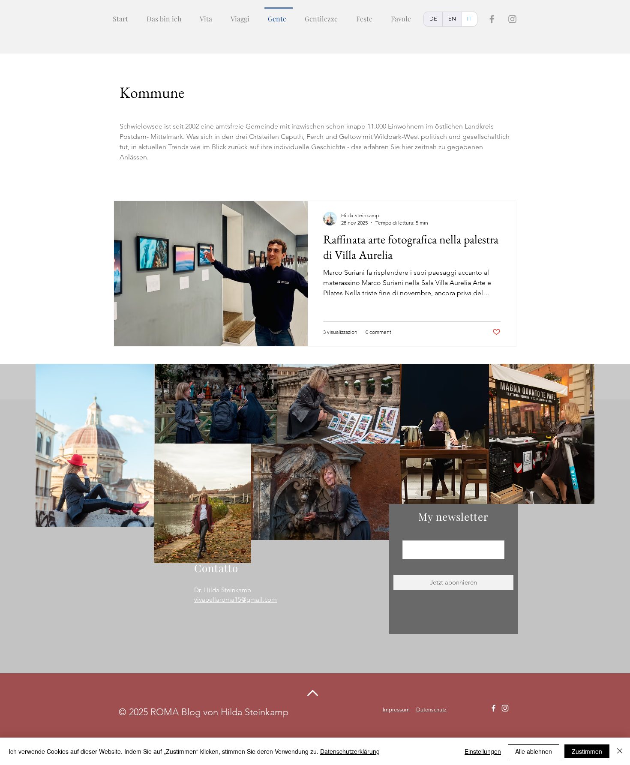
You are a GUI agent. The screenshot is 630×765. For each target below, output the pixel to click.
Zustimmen (587, 751)
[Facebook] (491, 19)
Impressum (396, 709)
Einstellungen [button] (483, 751)
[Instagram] (512, 19)
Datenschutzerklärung (350, 751)
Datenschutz (432, 709)
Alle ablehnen (533, 751)
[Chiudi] (620, 751)
